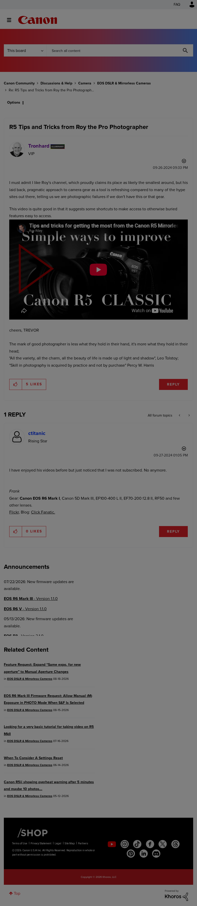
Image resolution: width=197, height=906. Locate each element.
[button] (169, 89)
